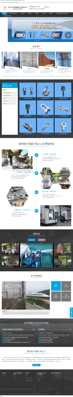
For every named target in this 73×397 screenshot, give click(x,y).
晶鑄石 (5, 389)
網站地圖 (1, 396)
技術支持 (38, 378)
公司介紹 (15, 377)
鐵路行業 (26, 375)
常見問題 (38, 380)
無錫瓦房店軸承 (22, 389)
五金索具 (4, 103)
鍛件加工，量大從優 (8, 332)
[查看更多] (45, 313)
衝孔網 (16, 389)
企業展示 (37, 13)
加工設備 (44, 13)
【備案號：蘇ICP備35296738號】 (44, 394)
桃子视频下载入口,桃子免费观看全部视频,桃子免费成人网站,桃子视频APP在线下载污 (12, 0)
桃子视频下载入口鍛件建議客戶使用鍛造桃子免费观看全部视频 (16, 337)
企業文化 (15, 378)
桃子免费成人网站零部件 (7, 95)
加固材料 (18, 389)
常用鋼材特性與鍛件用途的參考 (46, 340)
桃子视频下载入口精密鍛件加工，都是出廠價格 (49, 337)
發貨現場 (51, 13)
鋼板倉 (7, 389)
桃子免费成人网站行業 (29, 380)
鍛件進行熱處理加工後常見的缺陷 (46, 342)
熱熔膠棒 (12, 389)
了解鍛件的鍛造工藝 (8, 340)
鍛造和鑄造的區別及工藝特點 (9, 339)
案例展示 (30, 13)
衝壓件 (4, 98)
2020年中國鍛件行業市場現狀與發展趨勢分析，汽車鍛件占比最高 (16, 342)
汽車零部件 (5, 100)
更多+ (34, 329)
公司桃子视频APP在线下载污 (41, 377)
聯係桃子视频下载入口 (8, 15)
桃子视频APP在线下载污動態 (62, 13)
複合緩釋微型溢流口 (29, 389)
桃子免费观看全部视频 (7, 92)
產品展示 (23, 13)
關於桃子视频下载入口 (13, 13)
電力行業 (26, 377)
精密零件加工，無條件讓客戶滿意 (46, 332)
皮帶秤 (10, 389)
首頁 (4, 13)
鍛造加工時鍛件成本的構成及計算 (46, 339)
